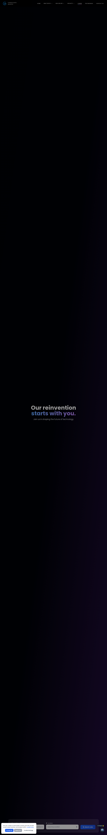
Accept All (9, 830)
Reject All (18, 830)
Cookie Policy (30, 827)
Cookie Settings (28, 830)
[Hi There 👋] (102, 830)
